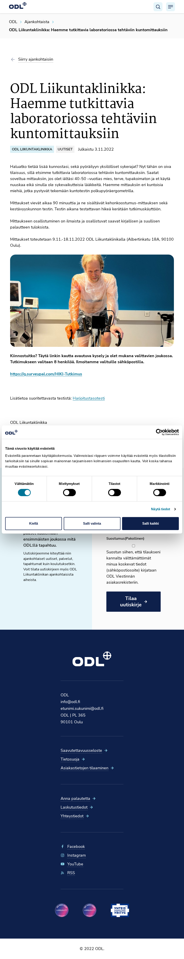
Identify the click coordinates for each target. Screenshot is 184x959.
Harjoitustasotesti (89, 398)
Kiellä (33, 523)
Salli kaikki (150, 523)
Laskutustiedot (74, 807)
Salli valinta (92, 523)
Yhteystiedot (72, 816)
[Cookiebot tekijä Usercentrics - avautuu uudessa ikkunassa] (159, 432)
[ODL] (17, 5)
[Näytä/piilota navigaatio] (170, 6)
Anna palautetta (75, 798)
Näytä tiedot (160, 509)
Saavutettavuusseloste (81, 750)
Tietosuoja (70, 759)
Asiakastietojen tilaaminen (84, 768)
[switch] (69, 492)
